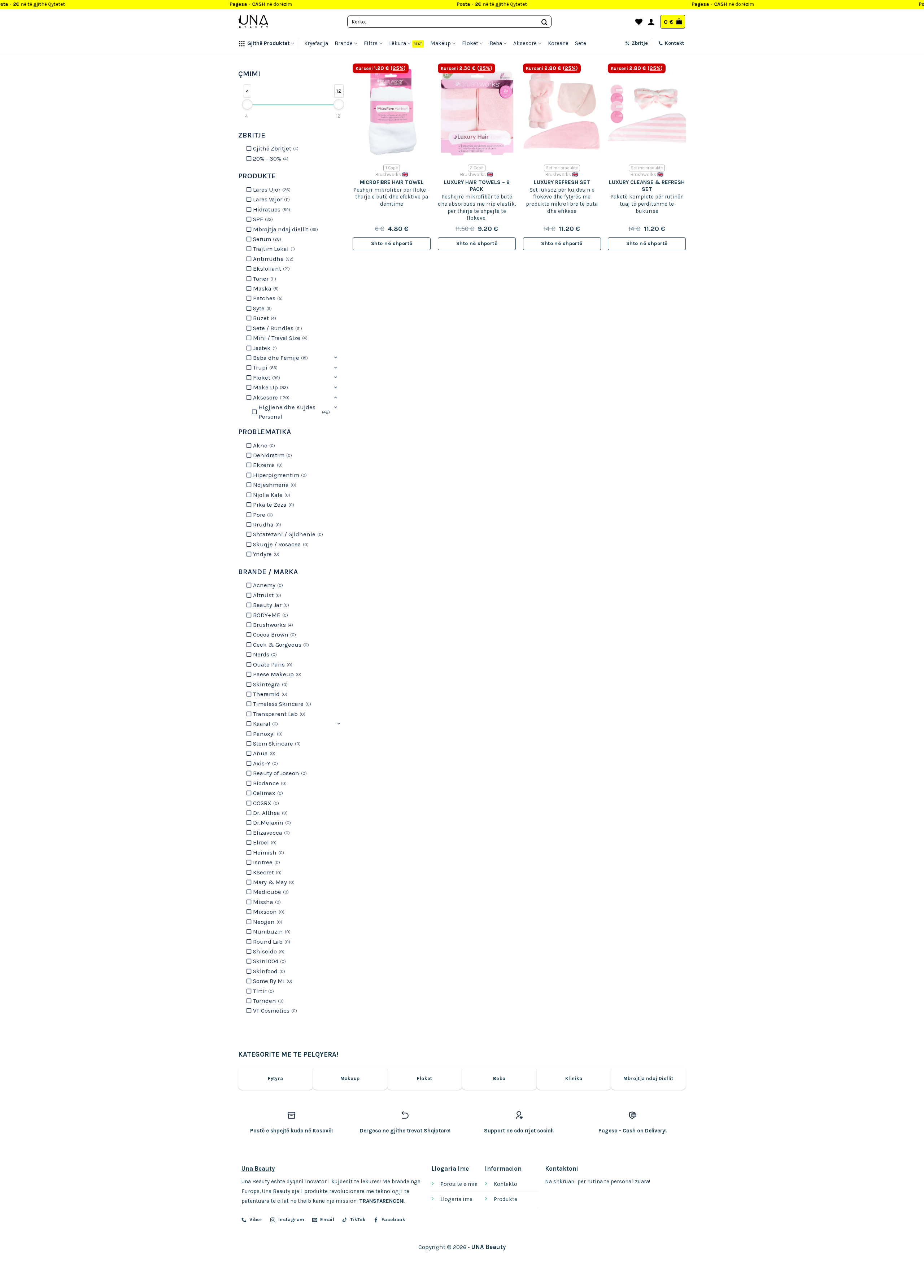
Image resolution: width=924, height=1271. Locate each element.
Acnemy (267, 585)
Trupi (264, 367)
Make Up (270, 387)
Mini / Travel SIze (279, 338)
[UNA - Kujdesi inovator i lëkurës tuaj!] (253, 21)
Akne (263, 445)
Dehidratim (272, 455)
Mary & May (273, 882)
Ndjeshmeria (274, 484)
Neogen (267, 921)
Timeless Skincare (281, 703)
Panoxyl (267, 733)
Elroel (264, 842)
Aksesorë (525, 43)
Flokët (470, 43)
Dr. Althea (269, 812)
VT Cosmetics (274, 1010)
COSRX (265, 803)
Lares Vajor (270, 199)
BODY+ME (270, 615)
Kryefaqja (316, 43)
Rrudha (266, 524)
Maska (265, 288)
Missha (266, 902)
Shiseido (268, 951)
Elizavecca (270, 832)
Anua (263, 753)
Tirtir (263, 991)
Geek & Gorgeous (280, 644)
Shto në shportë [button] (391, 243)
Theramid (269, 694)
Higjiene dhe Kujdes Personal (293, 412)
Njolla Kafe (271, 495)
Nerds (264, 654)
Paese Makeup (276, 674)
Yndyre (265, 554)
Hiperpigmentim (279, 475)
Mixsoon (268, 911)
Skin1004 (268, 961)
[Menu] (625, 22)
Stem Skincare (276, 743)
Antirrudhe (272, 258)
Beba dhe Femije (279, 357)
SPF (262, 219)
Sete (580, 43)
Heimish (268, 852)
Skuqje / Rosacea (280, 544)
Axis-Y (264, 763)
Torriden (267, 1000)
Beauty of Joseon (279, 773)
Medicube (270, 891)
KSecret (266, 872)
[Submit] (544, 21)
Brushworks (272, 624)
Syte (261, 308)
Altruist (266, 595)
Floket (266, 377)
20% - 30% (270, 158)
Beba (495, 43)
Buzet (264, 318)
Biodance (269, 783)
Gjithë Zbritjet (275, 148)
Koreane (558, 43)
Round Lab (271, 941)
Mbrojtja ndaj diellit (285, 229)
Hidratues (271, 209)
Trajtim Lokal (273, 248)
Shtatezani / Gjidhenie (287, 534)
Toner (264, 278)
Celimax (267, 793)
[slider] (247, 104)
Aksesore (270, 397)
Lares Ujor (271, 189)
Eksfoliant (270, 268)
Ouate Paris (272, 664)
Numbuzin (271, 931)
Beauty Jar (270, 605)
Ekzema (267, 465)
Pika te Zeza (273, 504)
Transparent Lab (278, 714)
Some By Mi (272, 981)
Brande (344, 43)
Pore (262, 514)
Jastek (264, 348)
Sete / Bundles (277, 328)
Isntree (266, 862)
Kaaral (264, 723)
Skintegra (269, 684)
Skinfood (268, 971)
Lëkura (397, 43)
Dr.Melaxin (271, 822)
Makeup (440, 43)
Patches (267, 298)
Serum (266, 239)
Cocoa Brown (274, 634)
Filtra (371, 43)
